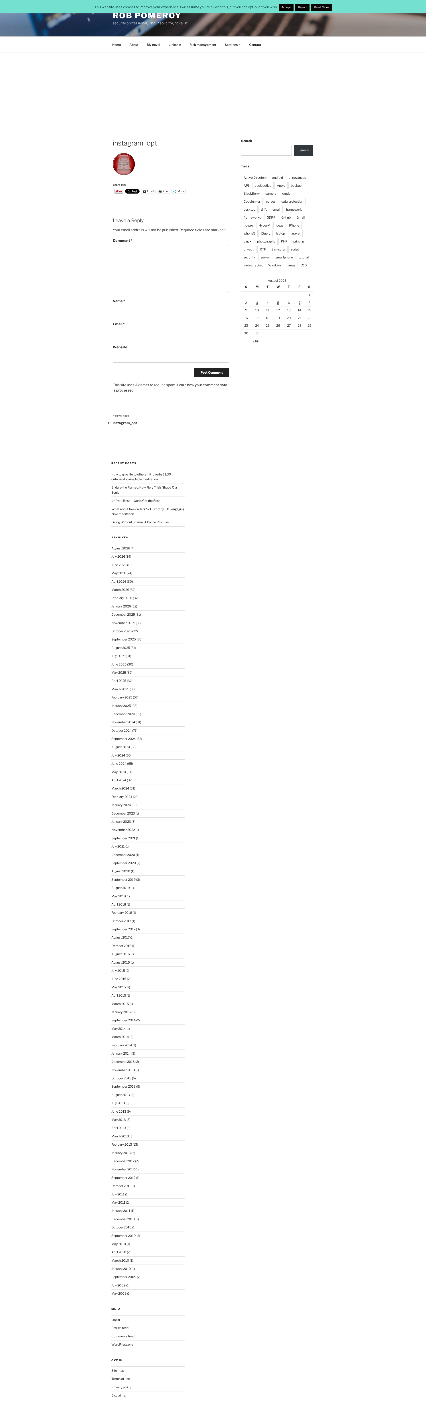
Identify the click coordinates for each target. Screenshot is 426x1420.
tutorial (304, 257)
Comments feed (122, 1336)
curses (271, 201)
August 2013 (120, 1095)
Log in (115, 1319)
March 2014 (120, 1037)
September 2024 (123, 739)
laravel (295, 233)
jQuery (265, 233)
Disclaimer (118, 1395)
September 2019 (123, 879)
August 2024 (120, 747)
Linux (247, 241)
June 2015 (118, 979)
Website (120, 347)
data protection (292, 201)
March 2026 (120, 590)
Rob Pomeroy (147, 15)
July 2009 (118, 1285)
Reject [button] (302, 7)
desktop (249, 209)
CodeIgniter (252, 201)
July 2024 (118, 755)
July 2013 (118, 1103)
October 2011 (121, 1186)
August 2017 (120, 937)
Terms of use (120, 1379)
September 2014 (123, 1020)
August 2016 (120, 954)
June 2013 (118, 1111)
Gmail (300, 217)
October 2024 (121, 730)
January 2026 (121, 606)
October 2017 (121, 921)
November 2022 (123, 830)
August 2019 (120, 888)
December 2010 (123, 1219)
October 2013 (121, 1078)
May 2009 (118, 1293)
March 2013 (120, 1136)
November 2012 (123, 1169)
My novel (153, 45)
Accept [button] (286, 7)
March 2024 (120, 788)
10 (257, 310)
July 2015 (118, 970)
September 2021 (123, 838)
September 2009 (123, 1277)
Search (246, 141)
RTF (263, 249)
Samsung (278, 249)
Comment (122, 241)
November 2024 (123, 722)
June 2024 (118, 763)
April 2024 (118, 780)
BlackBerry (252, 193)
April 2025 (118, 681)
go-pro (248, 225)
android (277, 177)
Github (286, 217)
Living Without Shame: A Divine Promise (140, 522)
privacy (249, 249)
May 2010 (118, 1244)
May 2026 (118, 573)
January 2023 (121, 821)
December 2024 (123, 714)
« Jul (255, 341)
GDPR (271, 217)
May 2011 (118, 1202)
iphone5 (249, 233)
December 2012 (122, 1161)
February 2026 (121, 598)
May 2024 (118, 772)
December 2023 (123, 813)
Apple (281, 185)
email (276, 209)
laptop (280, 233)
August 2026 (120, 548)
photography (266, 241)
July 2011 (117, 1194)
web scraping (253, 265)
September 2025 (123, 639)
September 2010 (123, 1236)
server (265, 257)
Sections (231, 45)
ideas (279, 225)
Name (119, 301)
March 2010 (120, 1260)
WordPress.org (122, 1344)
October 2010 (121, 1227)
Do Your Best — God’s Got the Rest (135, 500)
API (246, 185)
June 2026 (118, 565)
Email (119, 324)
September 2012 (123, 1177)
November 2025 (123, 623)
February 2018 (121, 912)
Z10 (304, 265)
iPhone (294, 225)
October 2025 (121, 631)
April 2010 (118, 1252)
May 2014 (118, 1028)
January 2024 (121, 805)
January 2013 (121, 1153)
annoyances (297, 177)
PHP (284, 241)
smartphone (284, 257)
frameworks (252, 217)
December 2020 (123, 855)
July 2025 (118, 656)
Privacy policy (121, 1387)
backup (296, 185)
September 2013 (123, 1086)
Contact (255, 45)
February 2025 (121, 697)
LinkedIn (175, 45)
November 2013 (123, 1070)
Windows (275, 265)
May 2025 (118, 672)
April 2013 (118, 1128)
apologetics (263, 185)
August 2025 (120, 648)
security (249, 257)
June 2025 (118, 664)
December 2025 (123, 614)
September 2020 (123, 863)
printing (298, 241)
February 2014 (121, 1045)
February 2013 (121, 1144)
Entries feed (119, 1328)
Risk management (202, 45)
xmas (291, 265)
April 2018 (118, 904)
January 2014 (121, 1053)
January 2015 (121, 1012)
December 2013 (123, 1061)
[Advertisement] (213, 86)
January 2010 (121, 1269)
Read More (321, 7)
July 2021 (118, 846)
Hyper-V (264, 225)
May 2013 (118, 1119)
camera (270, 193)
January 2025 (121, 706)
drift (264, 209)
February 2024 (121, 797)
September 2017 (123, 929)
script (295, 249)
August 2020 (120, 871)
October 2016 (121, 946)
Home (116, 45)
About (133, 45)
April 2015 (118, 995)
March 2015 (120, 1004)
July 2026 (118, 556)
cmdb (286, 193)
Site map (117, 1370)
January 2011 (120, 1210)
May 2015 (118, 987)
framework (294, 209)
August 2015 (120, 962)
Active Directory (255, 177)
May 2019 (118, 896)
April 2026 (118, 581)
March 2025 (120, 689)
